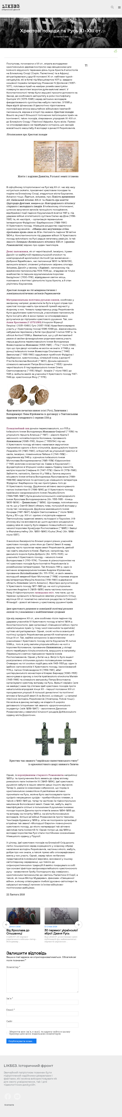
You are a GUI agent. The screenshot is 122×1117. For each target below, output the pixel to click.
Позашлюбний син (17, 428)
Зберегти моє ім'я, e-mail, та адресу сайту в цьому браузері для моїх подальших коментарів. (39, 1033)
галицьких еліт (44, 592)
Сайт (9, 1021)
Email (10, 1009)
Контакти (9, 1104)
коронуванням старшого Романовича (40, 774)
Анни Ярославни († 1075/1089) (24, 322)
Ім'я (9, 998)
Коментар (13, 966)
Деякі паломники (17, 251)
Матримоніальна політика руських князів (32, 299)
